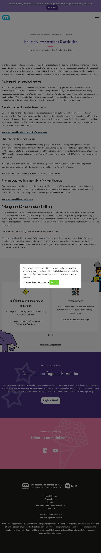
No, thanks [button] (43, 282)
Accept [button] (54, 282)
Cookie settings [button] (29, 282)
